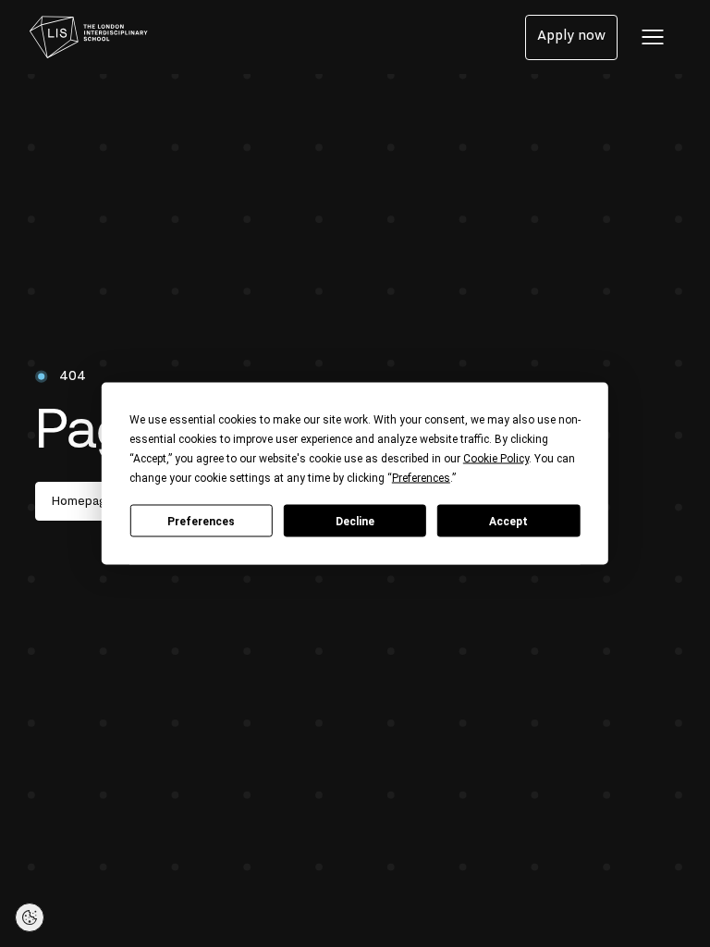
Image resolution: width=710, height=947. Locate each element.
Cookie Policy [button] (496, 458)
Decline (355, 520)
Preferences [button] (421, 478)
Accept (508, 520)
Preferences (201, 520)
